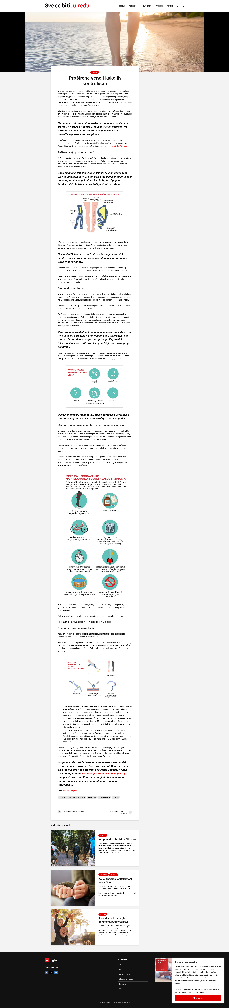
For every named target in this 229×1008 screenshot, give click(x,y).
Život (121, 989)
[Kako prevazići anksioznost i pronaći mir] (73, 887)
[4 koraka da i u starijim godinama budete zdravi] (73, 927)
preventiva (92, 797)
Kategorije (133, 6)
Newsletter (146, 6)
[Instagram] (51, 972)
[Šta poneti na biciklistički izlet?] (73, 848)
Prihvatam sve (198, 998)
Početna (121, 6)
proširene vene (104, 797)
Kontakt (170, 6)
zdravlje (116, 797)
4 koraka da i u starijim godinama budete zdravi (113, 920)
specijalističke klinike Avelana (114, 146)
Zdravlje (94, 72)
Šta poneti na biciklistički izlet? (117, 839)
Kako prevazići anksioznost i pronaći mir (115, 880)
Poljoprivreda (124, 974)
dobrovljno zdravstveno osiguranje (72, 797)
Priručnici (159, 6)
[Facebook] (46, 972)
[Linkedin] (56, 972)
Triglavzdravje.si (70, 791)
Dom (121, 969)
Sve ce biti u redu (124, 1002)
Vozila (121, 964)
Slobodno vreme (126, 979)
